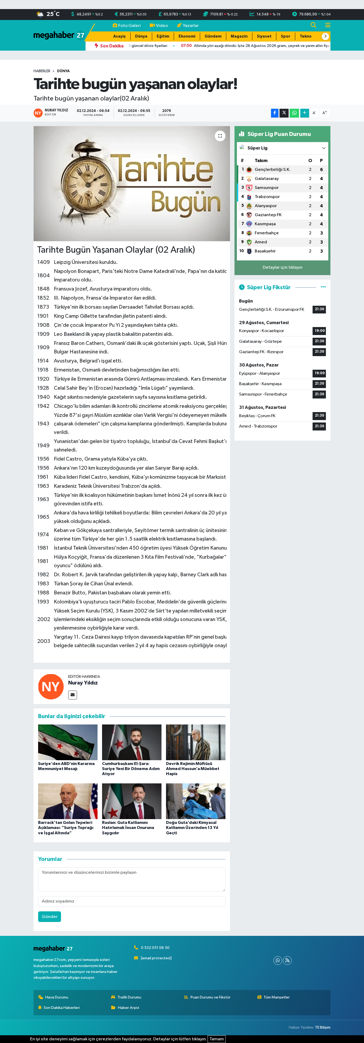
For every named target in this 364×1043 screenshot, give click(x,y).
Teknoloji (309, 36)
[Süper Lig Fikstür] (323, 287)
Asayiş (119, 36)
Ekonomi (187, 36)
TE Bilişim (322, 1027)
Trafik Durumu (129, 997)
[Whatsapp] (277, 960)
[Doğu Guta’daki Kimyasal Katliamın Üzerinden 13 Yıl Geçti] (195, 801)
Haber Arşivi (128, 1008)
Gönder (50, 917)
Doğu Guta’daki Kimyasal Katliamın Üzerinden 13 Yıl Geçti (192, 827)
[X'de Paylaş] (284, 113)
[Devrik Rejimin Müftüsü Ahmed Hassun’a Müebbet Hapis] (195, 742)
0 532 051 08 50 (155, 948)
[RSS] (287, 960)
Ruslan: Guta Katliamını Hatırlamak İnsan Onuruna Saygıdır (128, 827)
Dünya (141, 36)
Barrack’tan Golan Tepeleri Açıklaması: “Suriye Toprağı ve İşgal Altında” (65, 827)
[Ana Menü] (325, 25)
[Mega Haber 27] (60, 35)
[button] (325, 36)
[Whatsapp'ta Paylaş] (294, 113)
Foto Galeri (129, 25)
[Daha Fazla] (304, 113)
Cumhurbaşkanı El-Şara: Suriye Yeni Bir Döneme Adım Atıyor (131, 769)
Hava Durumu (56, 997)
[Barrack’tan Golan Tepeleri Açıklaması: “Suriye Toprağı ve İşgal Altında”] (68, 801)
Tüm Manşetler (277, 997)
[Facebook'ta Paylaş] (274, 113)
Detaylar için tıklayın (282, 267)
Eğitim (163, 36)
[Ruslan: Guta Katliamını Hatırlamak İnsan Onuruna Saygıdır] (131, 801)
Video (162, 25)
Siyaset (264, 36)
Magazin (239, 36)
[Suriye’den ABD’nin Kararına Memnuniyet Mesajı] (68, 742)
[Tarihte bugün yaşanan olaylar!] (132, 183)
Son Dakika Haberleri (62, 1008)
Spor (285, 36)
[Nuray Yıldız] (51, 686)
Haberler (42, 71)
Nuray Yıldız (83, 683)
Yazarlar (191, 25)
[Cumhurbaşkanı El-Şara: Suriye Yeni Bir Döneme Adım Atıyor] (131, 742)
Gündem (213, 36)
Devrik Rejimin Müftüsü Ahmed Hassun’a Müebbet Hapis (192, 769)
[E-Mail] (72, 695)
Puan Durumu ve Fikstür (210, 997)
